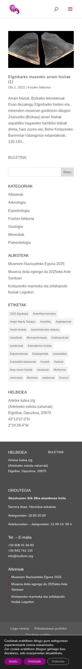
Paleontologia (19, 242)
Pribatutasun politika (50, 628)
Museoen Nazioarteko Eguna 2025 (36, 264)
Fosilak (45, 361)
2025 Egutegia (19, 313)
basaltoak (16, 337)
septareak (48, 377)
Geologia (15, 227)
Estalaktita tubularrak (23, 361)
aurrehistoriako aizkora (45, 329)
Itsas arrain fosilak (21, 369)
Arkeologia (17, 202)
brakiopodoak (60, 337)
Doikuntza (58, 661)
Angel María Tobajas (23, 321)
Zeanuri (64, 377)
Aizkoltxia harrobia (44, 313)
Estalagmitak (40, 353)
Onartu (13, 661)
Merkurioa (60, 369)
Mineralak (16, 235)
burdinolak (16, 345)
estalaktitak (60, 353)
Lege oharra (19, 628)
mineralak (16, 377)
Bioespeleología (37, 337)
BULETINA (17, 158)
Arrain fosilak (18, 329)
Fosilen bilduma (39, 87)
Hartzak (59, 361)
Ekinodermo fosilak (39, 345)
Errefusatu (34, 661)
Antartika (45, 321)
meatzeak (43, 369)
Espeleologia (19, 211)
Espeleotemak (19, 353)
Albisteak (15, 194)
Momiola (32, 377)
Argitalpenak (63, 321)
